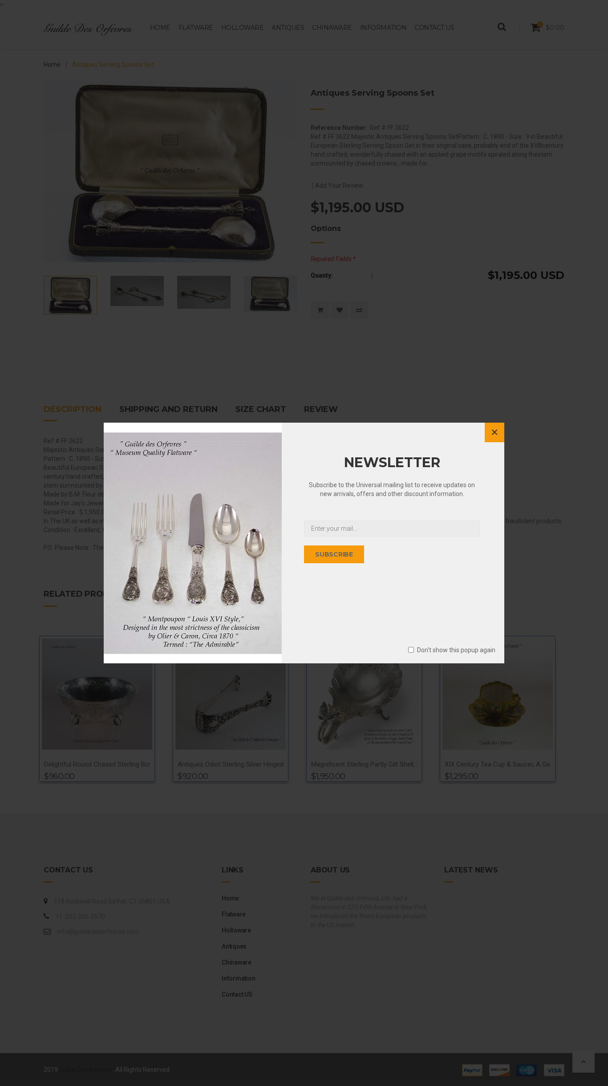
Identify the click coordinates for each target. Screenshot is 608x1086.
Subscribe (334, 554)
